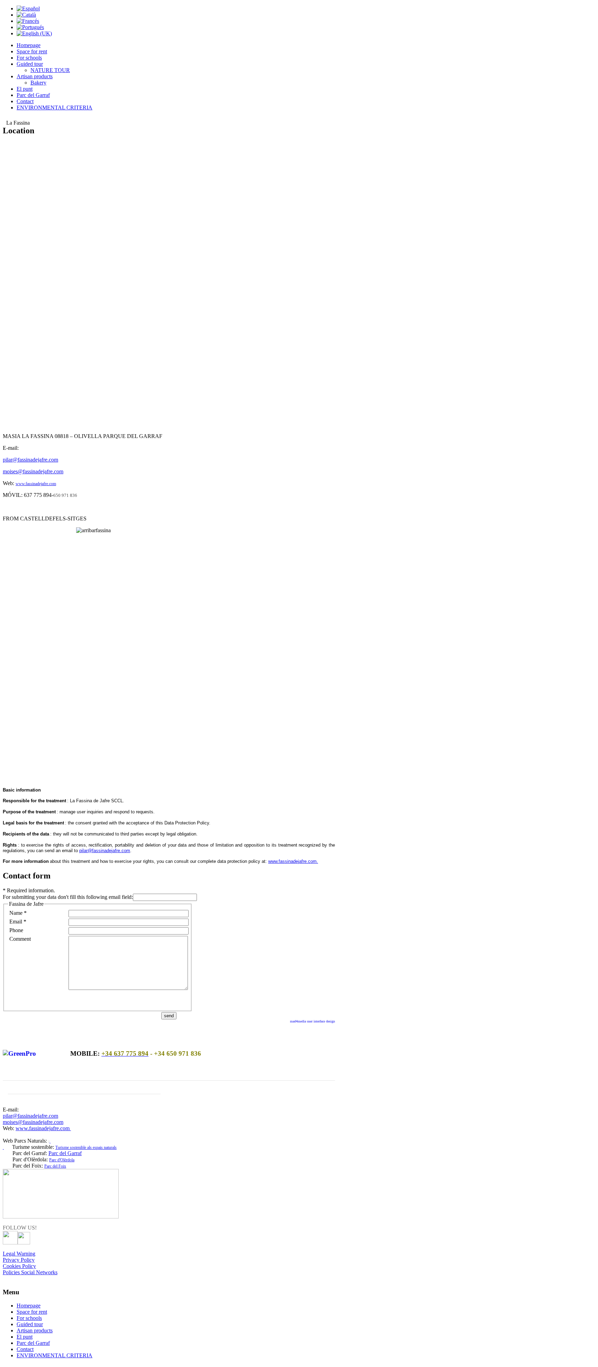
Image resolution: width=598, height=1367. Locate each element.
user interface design (321, 1021)
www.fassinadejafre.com (36, 483)
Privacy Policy (19, 1260)
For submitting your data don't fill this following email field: (68, 897)
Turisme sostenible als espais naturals (86, 1147)
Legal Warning (19, 1254)
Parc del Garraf (65, 1153)
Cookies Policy (19, 1266)
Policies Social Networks (30, 1272)
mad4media (298, 1021)
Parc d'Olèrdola (61, 1160)
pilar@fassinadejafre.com (30, 460)
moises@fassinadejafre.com (33, 471)
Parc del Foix (55, 1166)
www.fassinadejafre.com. (293, 861)
